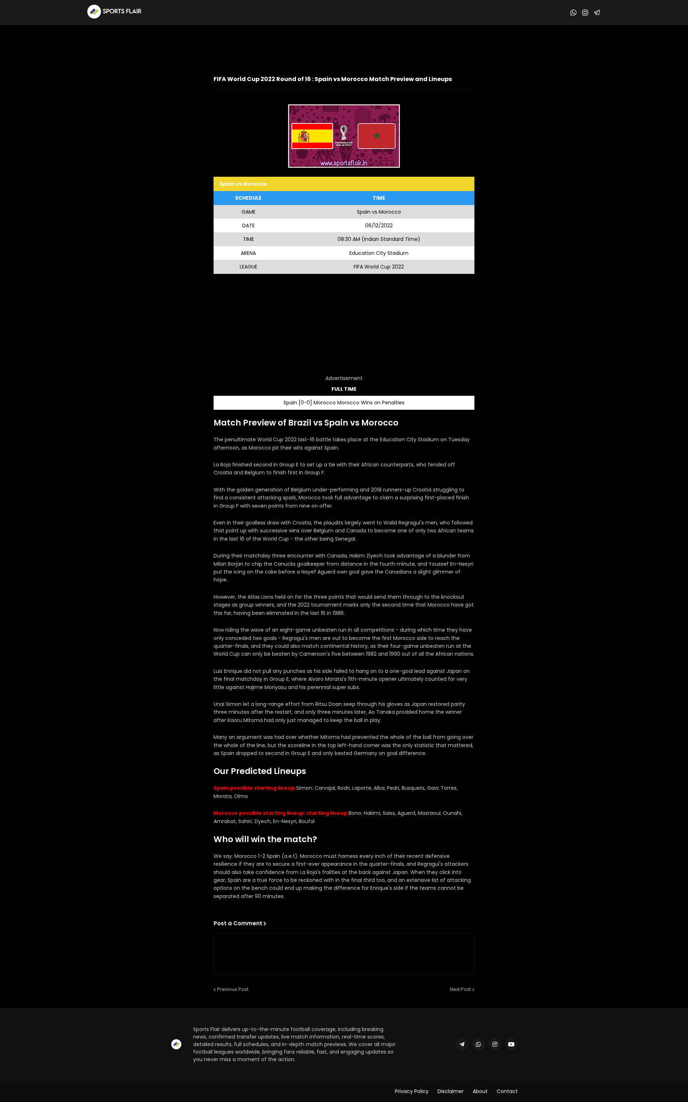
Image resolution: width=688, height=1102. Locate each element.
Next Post (460, 989)
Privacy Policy (412, 1091)
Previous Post (232, 989)
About (480, 1091)
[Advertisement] (344, 45)
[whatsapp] (478, 1044)
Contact (507, 1091)
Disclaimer (451, 1091)
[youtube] (511, 1044)
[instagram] (494, 1044)
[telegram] (461, 1044)
